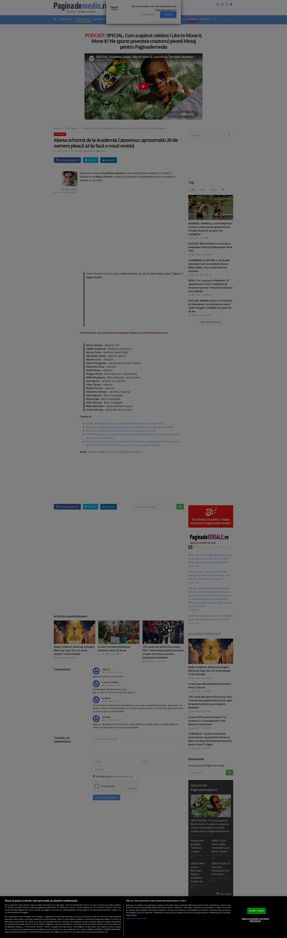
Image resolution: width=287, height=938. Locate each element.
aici (23, 926)
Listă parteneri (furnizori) (136, 918)
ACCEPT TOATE (256, 910)
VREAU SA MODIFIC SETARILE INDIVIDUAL (255, 919)
